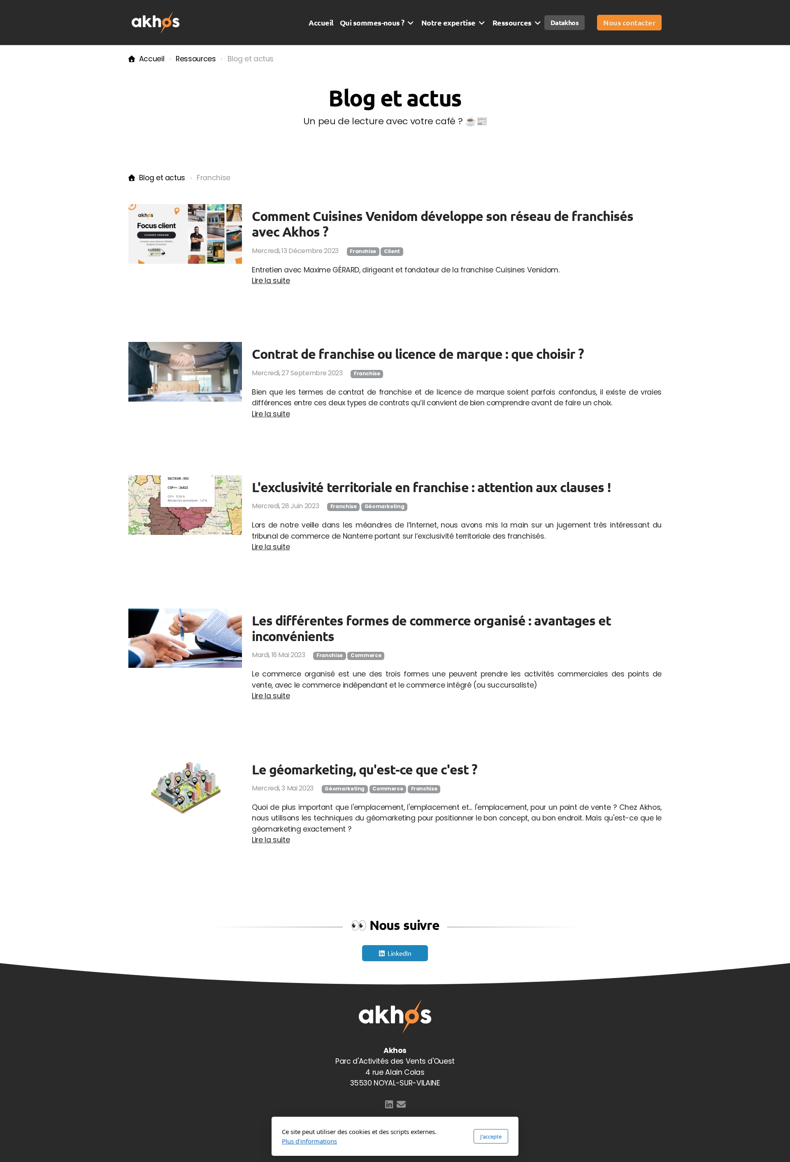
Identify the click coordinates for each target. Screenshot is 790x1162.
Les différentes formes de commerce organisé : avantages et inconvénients (431, 628)
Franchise (363, 251)
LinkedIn (399, 953)
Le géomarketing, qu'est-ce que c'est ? (365, 769)
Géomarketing (384, 506)
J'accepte (491, 1136)
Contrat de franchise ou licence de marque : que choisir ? (418, 354)
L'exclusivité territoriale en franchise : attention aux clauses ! (431, 487)
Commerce (366, 655)
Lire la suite (271, 281)
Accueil (151, 59)
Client (392, 251)
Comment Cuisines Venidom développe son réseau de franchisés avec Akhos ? (442, 224)
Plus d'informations (309, 1141)
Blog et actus (162, 178)
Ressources (196, 59)
